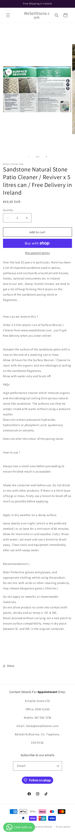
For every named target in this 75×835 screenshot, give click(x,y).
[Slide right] (46, 156)
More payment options (37, 252)
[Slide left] (28, 156)
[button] (8, 15)
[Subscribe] (57, 766)
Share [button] (10, 666)
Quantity (8, 210)
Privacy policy (63, 826)
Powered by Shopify (41, 826)
